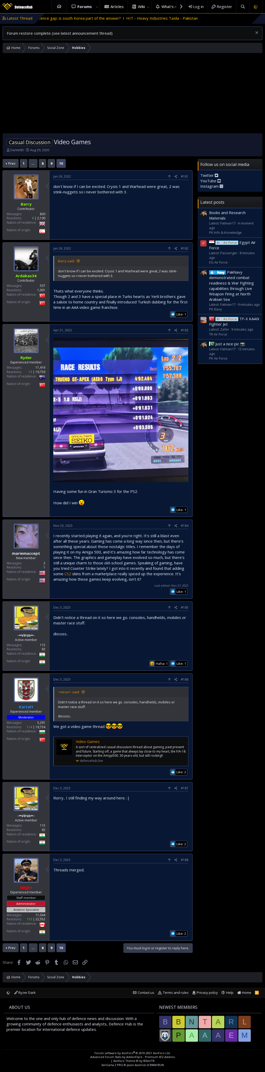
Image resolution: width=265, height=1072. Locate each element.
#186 (184, 679)
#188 (184, 860)
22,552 (40, 919)
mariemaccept (26, 553)
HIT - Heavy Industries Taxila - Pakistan (126, 18)
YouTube (208, 180)
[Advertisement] (132, 94)
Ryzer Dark (27, 992)
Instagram (210, 186)
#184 (184, 525)
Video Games (88, 741)
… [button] (33, 163)
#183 (184, 330)
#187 (184, 788)
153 (29, 919)
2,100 (41, 218)
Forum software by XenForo (132, 1053)
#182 (184, 248)
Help (229, 992)
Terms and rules (176, 992)
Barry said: (66, 261)
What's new (171, 6)
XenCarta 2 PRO (112, 1065)
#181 (184, 176)
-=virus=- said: (69, 692)
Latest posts (212, 202)
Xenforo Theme (133, 1061)
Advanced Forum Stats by (132, 1057)
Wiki (141, 6)
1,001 (41, 290)
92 (43, 649)
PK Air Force (218, 358)
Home (59, 6)
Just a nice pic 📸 (230, 343)
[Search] (242, 6)
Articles (117, 6)
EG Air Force (218, 262)
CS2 (67, 573)
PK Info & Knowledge (225, 232)
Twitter (207, 175)
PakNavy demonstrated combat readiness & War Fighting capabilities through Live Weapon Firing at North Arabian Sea (231, 285)
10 (61, 163)
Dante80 (17, 150)
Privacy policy (207, 992)
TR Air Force (218, 334)
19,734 (40, 727)
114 (29, 727)
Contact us (146, 992)
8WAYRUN (157, 1065)
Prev (12, 163)
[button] (97, 6)
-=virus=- (26, 635)
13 (30, 372)
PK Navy (215, 309)
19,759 (40, 372)
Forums (84, 6)
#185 (184, 607)
